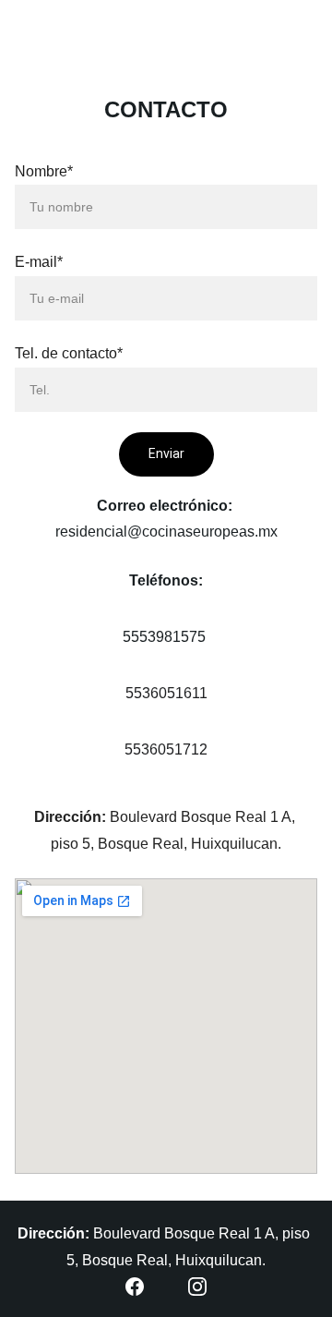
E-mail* (39, 262)
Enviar (166, 453)
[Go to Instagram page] (197, 1286)
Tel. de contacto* (69, 353)
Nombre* (44, 171)
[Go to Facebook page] (134, 1286)
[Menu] (41, 33)
